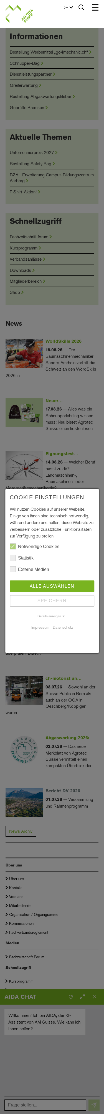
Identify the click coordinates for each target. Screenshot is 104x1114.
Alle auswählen (52, 586)
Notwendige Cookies (38, 546)
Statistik (26, 558)
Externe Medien (33, 569)
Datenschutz (63, 627)
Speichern (52, 600)
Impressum (40, 627)
